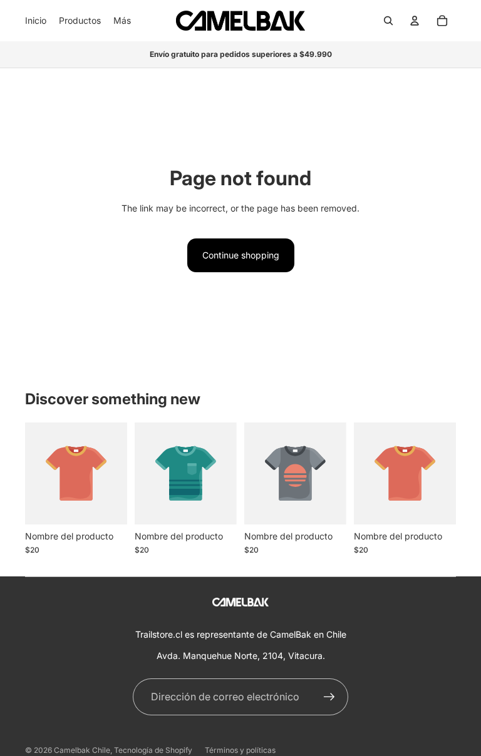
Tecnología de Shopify (153, 750)
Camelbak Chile (82, 750)
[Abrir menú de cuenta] (414, 20)
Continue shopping (240, 255)
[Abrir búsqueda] (388, 20)
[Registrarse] (329, 697)
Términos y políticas (240, 750)
